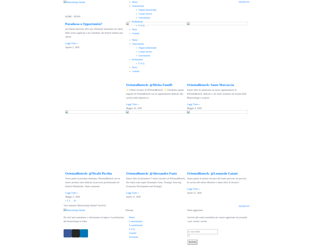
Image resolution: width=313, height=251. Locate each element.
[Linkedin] (84, 233)
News (134, 29)
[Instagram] (76, 233)
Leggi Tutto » (132, 104)
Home (135, 2)
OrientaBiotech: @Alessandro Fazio (151, 173)
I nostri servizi (145, 14)
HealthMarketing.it (209, 246)
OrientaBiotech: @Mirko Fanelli (149, 85)
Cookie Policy (176, 246)
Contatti (135, 33)
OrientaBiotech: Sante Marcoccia (210, 85)
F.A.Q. (142, 25)
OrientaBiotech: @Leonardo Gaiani (212, 173)
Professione (137, 21)
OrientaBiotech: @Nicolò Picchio (88, 173)
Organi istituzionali (147, 10)
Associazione (138, 6)
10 (75, 201)
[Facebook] (68, 233)
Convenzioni (144, 18)
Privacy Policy (207, 236)
